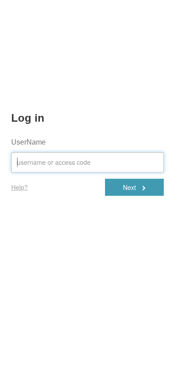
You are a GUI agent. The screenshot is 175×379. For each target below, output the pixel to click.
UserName (28, 142)
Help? (19, 187)
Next (130, 187)
